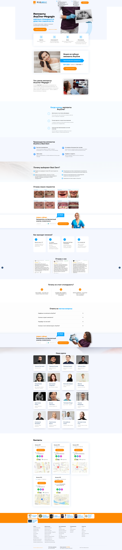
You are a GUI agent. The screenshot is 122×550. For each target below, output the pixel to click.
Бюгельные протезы (62, 532)
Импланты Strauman (48, 527)
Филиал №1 (38, 445)
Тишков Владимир (80, 403)
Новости (83, 532)
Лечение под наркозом (37, 540)
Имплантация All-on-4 (48, 537)
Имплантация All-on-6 (48, 539)
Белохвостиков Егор (82, 422)
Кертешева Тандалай (52, 384)
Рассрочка (84, 530)
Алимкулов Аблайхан (38, 422)
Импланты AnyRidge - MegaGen (50, 532)
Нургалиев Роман (38, 403)
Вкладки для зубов (62, 537)
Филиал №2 (57, 445)
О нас (83, 527)
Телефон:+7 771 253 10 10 (41, 479)
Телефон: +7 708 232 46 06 (61, 479)
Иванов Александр (81, 384)
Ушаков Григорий (39, 366)
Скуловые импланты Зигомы (49, 540)
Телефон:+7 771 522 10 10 (59, 446)
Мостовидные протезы (63, 536)
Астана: (62, 2)
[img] (42, 3)
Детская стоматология (37, 539)
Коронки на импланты (62, 530)
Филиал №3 (76, 445)
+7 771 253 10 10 (76, 5)
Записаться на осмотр (63, 223)
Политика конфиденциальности (38, 547)
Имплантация (47, 526)
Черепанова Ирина (52, 422)
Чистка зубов (35, 533)
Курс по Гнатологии (85, 533)
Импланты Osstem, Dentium (49, 536)
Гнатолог (35, 532)
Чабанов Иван (81, 366)
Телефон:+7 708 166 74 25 (41, 446)
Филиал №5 (58, 477)
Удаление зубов (36, 530)
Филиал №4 (39, 477)
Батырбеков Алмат (66, 422)
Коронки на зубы (62, 529)
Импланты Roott (47, 529)
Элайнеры (35, 536)
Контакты (83, 536)
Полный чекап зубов (36, 527)
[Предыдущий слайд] (2, 268)
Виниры (60, 527)
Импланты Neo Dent (48, 530)
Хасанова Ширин (68, 383)
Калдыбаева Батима (38, 384)
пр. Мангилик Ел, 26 (61, 5)
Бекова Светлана (52, 403)
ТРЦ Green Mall (61, 6)
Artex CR (71, 532)
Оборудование (73, 526)
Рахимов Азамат (67, 366)
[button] (85, 3)
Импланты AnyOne (48, 533)
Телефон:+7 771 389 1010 (78, 446)
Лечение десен (36, 537)
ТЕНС (71, 527)
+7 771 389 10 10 (76, 4)
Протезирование (62, 526)
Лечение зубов (35, 529)
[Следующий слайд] (120, 268)
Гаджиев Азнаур (53, 366)
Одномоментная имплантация (50, 542)
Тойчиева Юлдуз (68, 403)
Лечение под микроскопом (38, 542)
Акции (83, 529)
